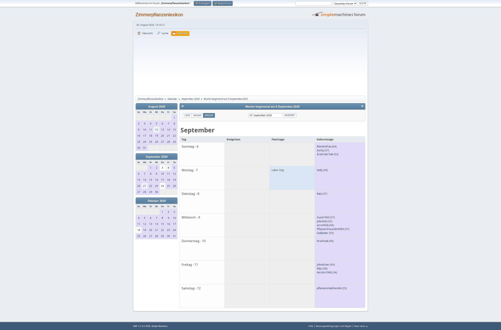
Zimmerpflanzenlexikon (159, 14)
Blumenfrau (324, 146)
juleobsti (322, 221)
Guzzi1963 (323, 217)
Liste (187, 115)
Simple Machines (159, 326)
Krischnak (322, 241)
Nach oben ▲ (361, 326)
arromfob (323, 225)
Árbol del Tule (325, 154)
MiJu (319, 268)
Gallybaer (322, 233)
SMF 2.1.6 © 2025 (141, 326)
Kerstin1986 (324, 272)
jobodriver (323, 264)
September (197, 130)
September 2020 (157, 156)
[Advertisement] (250, 65)
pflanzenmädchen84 (329, 288)
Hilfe (310, 326)
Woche (209, 115)
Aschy (320, 150)
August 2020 (156, 106)
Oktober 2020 (157, 200)
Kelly (320, 170)
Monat (197, 115)
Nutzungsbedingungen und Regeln (334, 326)
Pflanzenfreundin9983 (330, 229)
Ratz (319, 193)
